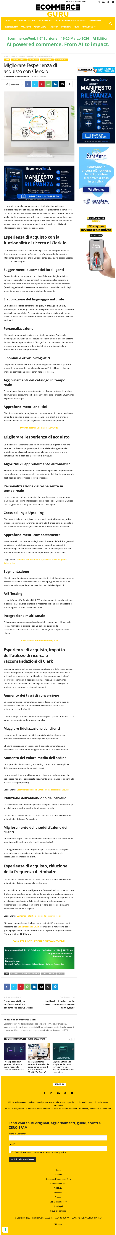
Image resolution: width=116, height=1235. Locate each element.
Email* (12, 1144)
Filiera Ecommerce (19, 60)
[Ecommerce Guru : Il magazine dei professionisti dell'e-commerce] (58, 10)
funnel (60, 974)
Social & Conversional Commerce (70, 20)
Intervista (66, 27)
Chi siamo (58, 1174)
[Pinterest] (42, 84)
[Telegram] (55, 987)
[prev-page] (69, 1039)
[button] (110, 24)
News (76, 27)
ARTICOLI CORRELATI (14, 1039)
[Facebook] (94, 2)
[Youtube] (113, 2)
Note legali (58, 1206)
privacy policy (60, 1152)
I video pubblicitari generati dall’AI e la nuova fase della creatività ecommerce (14, 1065)
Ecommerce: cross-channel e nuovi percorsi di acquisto (43, 790)
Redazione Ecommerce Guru (17, 76)
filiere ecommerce (48, 974)
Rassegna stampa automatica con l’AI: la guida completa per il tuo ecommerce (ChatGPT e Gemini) (38, 1066)
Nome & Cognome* (17, 1134)
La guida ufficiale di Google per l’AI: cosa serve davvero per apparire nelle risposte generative (63, 1066)
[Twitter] (108, 2)
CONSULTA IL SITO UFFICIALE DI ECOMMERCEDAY (39, 941)
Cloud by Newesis (58, 1211)
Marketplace (95, 20)
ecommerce (15, 974)
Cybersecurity (11, 27)
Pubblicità (58, 1188)
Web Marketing (61, 60)
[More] (69, 84)
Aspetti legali (40, 27)
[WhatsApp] (48, 84)
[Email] (62, 84)
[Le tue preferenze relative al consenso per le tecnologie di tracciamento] (5, 1230)
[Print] (48, 987)
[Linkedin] (103, 2)
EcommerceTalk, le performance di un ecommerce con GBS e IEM (18, 1004)
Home (7, 20)
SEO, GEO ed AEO (45, 20)
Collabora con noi (58, 1184)
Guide (13, 56)
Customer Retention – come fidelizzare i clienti (39, 916)
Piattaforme (33, 60)
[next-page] (72, 1039)
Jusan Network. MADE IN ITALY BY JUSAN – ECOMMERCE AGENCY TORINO (66, 1218)
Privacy (58, 1197)
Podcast (58, 1193)
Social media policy (58, 1202)
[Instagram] (99, 2)
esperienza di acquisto (30, 974)
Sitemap (58, 1224)
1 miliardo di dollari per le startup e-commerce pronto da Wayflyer (58, 1004)
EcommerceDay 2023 (28, 926)
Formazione (87, 27)
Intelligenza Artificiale (24, 20)
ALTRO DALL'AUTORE (36, 1039)
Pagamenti (26, 27)
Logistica (54, 27)
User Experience (47, 60)
